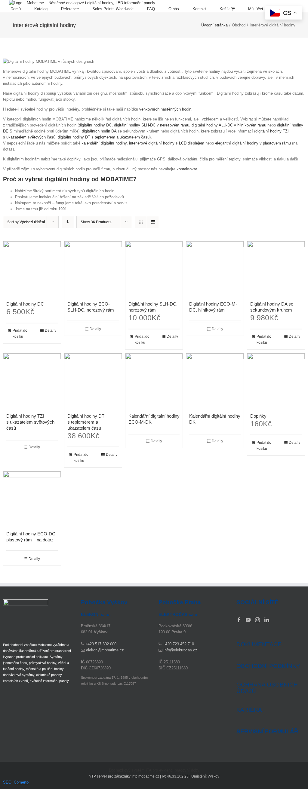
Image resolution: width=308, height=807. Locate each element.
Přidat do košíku (20, 333)
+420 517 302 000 (100, 644)
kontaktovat (187, 169)
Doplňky (258, 416)
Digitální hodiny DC (25, 303)
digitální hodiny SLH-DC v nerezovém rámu (151, 125)
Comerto (21, 782)
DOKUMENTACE (259, 644)
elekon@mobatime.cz (105, 650)
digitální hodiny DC (95, 125)
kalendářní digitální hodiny (104, 143)
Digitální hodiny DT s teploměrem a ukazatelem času (85, 422)
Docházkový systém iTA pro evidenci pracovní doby (154, 770)
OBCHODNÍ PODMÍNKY (268, 666)
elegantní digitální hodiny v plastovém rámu (253, 143)
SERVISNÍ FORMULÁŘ (267, 732)
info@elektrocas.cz (180, 650)
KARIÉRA (249, 710)
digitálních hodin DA (99, 131)
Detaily (50, 330)
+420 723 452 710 (178, 644)
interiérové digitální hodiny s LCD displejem (167, 143)
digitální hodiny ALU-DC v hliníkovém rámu (229, 125)
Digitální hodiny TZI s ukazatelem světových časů (30, 422)
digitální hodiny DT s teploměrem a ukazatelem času (103, 137)
